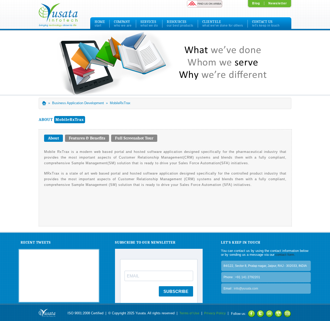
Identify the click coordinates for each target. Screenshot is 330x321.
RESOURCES (180, 23)
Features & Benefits (87, 138)
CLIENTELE (222, 23)
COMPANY (122, 23)
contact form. (284, 255)
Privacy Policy (215, 313)
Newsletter (277, 3)
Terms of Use (189, 313)
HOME (100, 23)
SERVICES (149, 23)
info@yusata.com (246, 288)
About (51, 138)
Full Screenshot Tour (134, 138)
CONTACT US (266, 23)
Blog (256, 3)
